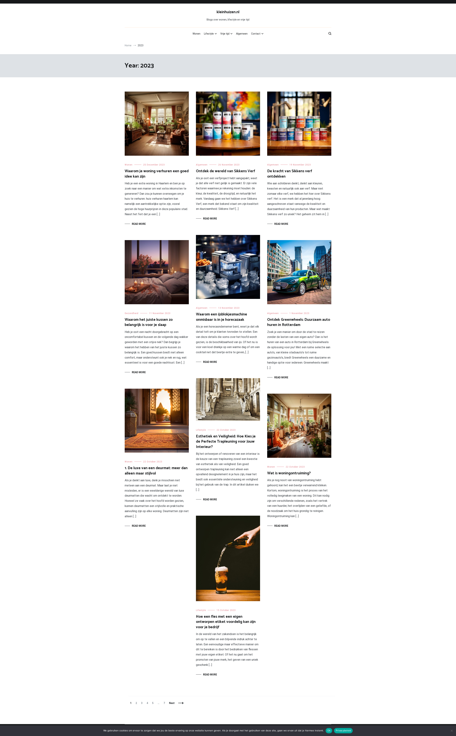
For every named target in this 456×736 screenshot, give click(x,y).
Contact (255, 33)
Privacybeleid (343, 730)
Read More (139, 223)
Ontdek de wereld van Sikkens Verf (225, 171)
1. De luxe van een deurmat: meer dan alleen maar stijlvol (156, 470)
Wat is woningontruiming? (289, 473)
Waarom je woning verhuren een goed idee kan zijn (157, 173)
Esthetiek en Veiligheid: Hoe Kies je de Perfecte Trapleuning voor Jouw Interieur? (226, 441)
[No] (451, 730)
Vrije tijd (224, 33)
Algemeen (242, 33)
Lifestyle (209, 33)
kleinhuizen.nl (228, 12)
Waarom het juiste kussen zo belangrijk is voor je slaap (149, 322)
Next (172, 703)
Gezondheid (131, 313)
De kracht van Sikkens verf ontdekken (289, 173)
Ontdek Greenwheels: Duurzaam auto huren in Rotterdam (298, 322)
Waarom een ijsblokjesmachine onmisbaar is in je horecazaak (221, 317)
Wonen (196, 33)
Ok (329, 730)
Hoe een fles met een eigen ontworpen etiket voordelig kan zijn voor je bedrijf (226, 622)
